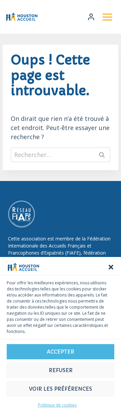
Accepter (60, 351)
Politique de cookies (57, 405)
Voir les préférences (60, 389)
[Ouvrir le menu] (107, 17)
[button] (111, 267)
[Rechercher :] (60, 155)
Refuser (61, 370)
